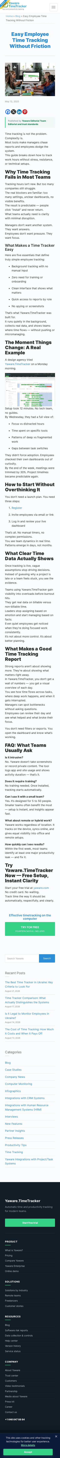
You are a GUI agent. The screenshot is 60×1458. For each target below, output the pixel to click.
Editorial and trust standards (23, 124)
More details (28, 1445)
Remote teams (13, 1295)
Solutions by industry (16, 1290)
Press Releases (14, 1138)
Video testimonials (15, 1385)
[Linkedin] (19, 111)
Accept (28, 1451)
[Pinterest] (24, 111)
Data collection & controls (19, 1335)
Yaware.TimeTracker (17, 364)
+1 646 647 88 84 (15, 1419)
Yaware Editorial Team (34, 120)
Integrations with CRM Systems (24, 1098)
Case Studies (13, 1069)
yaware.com (41, 887)
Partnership (11, 1391)
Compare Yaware (14, 1260)
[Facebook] (7, 111)
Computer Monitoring (18, 1083)
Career (8, 1406)
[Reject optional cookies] (56, 1436)
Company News (15, 1076)
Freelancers (11, 1300)
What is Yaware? (14, 1250)
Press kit (9, 1401)
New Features (13, 1123)
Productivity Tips (15, 1145)
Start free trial (30, 1222)
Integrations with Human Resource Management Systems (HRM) (26, 1107)
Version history (13, 1345)
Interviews (11, 1116)
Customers (11, 1380)
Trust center (11, 1375)
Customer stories (14, 1306)
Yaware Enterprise (15, 1265)
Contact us (11, 1412)
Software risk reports (16, 1330)
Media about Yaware (16, 1396)
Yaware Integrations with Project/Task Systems (29, 1161)
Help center (11, 1340)
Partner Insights (15, 1130)
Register (17, 507)
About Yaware (12, 1370)
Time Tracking (14, 1152)
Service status (12, 1351)
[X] (13, 111)
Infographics (13, 1091)
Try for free (30, 929)
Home (9, 16)
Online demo (12, 1271)
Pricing (8, 1255)
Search (47, 958)
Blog (17, 16)
